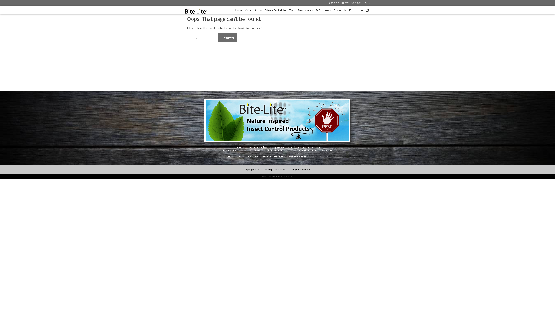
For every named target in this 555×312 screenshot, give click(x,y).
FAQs (319, 10)
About (258, 10)
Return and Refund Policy (274, 156)
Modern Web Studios (283, 176)
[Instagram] (367, 10)
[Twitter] (356, 10)
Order (248, 10)
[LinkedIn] (362, 10)
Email (367, 3)
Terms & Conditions (236, 156)
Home (238, 10)
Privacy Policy (254, 156)
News (327, 10)
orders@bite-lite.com (277, 150)
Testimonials (305, 10)
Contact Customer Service (301, 150)
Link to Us (323, 156)
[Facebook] (350, 10)
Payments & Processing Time (303, 156)
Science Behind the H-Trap (280, 10)
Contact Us (340, 10)
